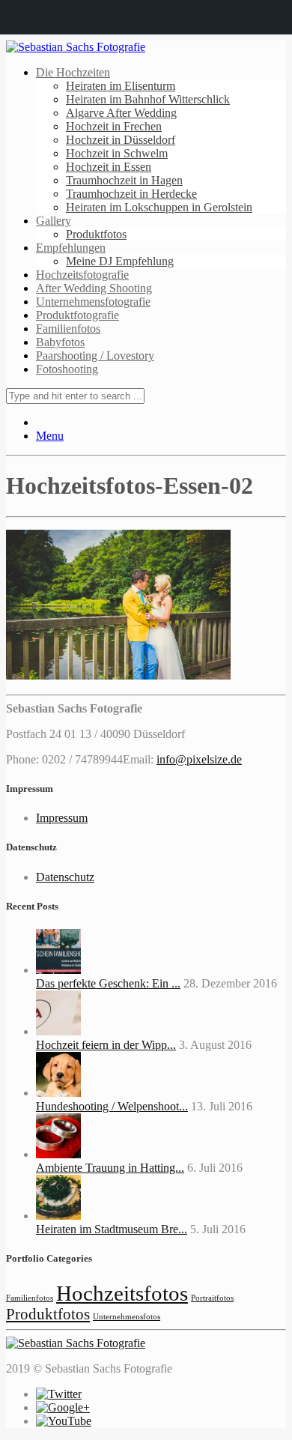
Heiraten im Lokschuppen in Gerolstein (159, 207)
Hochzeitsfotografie (82, 274)
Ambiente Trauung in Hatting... (110, 1167)
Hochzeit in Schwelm (117, 153)
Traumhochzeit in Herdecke (131, 193)
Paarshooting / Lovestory (95, 355)
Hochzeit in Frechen (114, 126)
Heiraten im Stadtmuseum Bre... (111, 1229)
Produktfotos (96, 234)
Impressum (62, 817)
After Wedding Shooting (94, 288)
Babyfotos (60, 342)
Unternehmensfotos (126, 1317)
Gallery (53, 220)
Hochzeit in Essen (108, 166)
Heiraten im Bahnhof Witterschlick (148, 99)
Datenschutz (65, 877)
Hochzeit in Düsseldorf (120, 139)
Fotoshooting (67, 369)
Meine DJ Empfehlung (120, 261)
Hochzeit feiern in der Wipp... (106, 1044)
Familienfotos (68, 328)
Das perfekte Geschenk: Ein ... (108, 983)
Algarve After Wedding (121, 112)
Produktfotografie (77, 315)
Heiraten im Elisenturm (120, 85)
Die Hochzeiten (73, 72)
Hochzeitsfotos (122, 1293)
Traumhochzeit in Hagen (124, 180)
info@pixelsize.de (199, 759)
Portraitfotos (212, 1298)
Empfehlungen (71, 247)
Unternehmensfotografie (93, 301)
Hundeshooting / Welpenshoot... (112, 1106)
